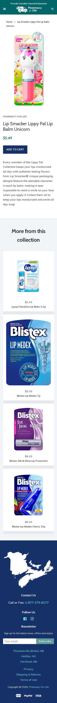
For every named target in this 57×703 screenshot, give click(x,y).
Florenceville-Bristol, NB (28, 651)
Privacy (28, 669)
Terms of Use (28, 680)
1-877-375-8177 (37, 602)
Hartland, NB (28, 661)
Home (9, 21)
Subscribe (45, 641)
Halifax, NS (28, 656)
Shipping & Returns (28, 674)
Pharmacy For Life (39, 686)
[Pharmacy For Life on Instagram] (32, 619)
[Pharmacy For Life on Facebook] (25, 619)
